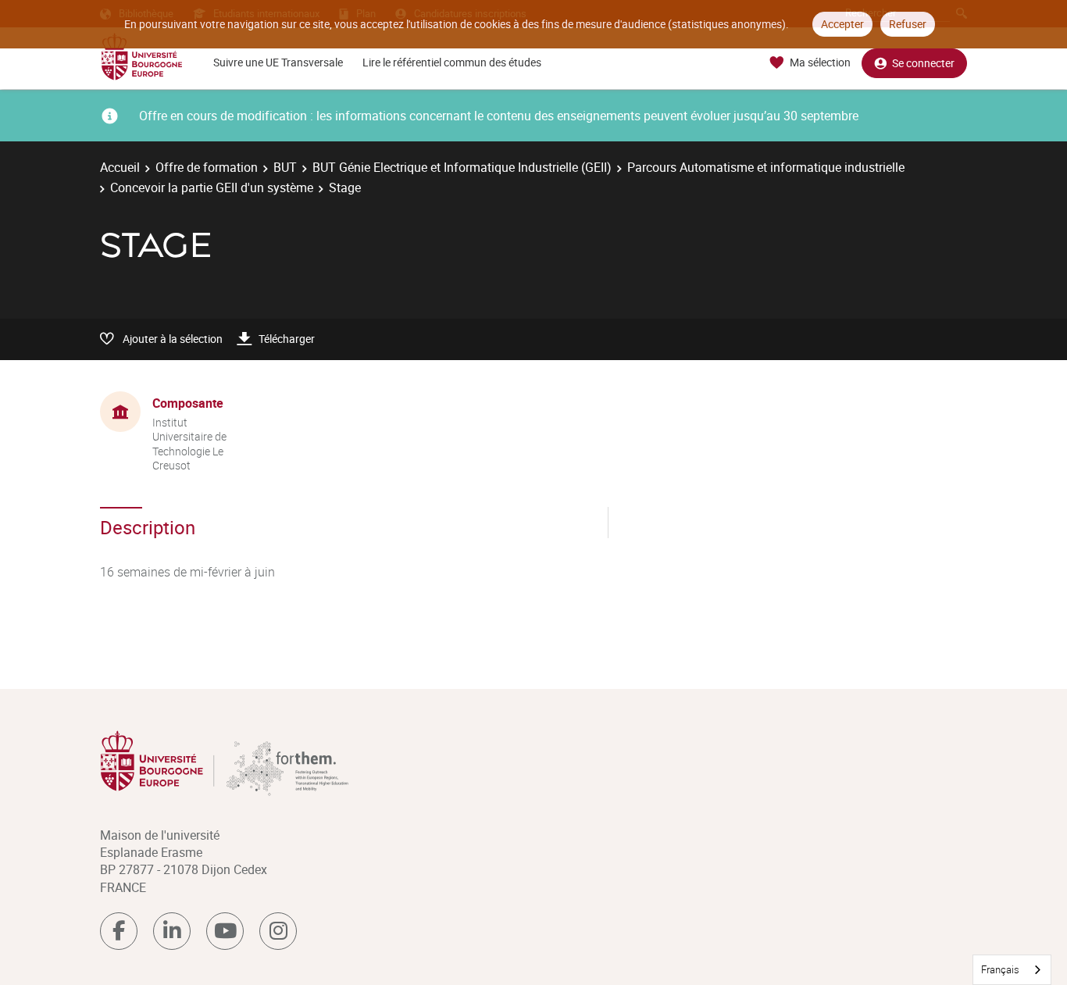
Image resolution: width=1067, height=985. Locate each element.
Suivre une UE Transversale (278, 62)
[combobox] (1011, 970)
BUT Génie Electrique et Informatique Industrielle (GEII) (462, 167)
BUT (285, 167)
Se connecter (923, 62)
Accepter (842, 23)
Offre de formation (206, 167)
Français (1000, 969)
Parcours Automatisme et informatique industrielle (766, 167)
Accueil (120, 167)
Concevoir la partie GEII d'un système (211, 187)
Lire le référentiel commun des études (451, 62)
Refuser (907, 23)
